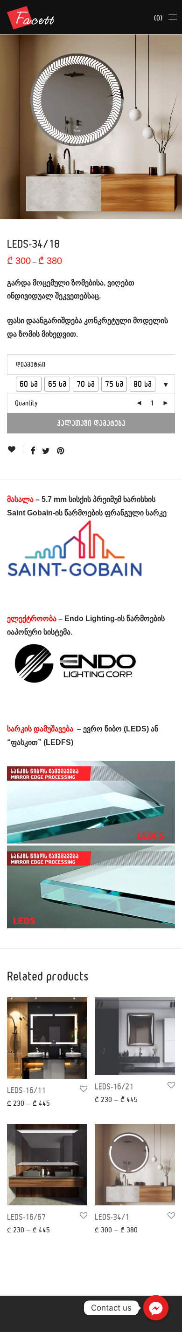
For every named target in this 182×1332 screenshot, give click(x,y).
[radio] (28, 384)
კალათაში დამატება (91, 423)
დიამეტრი (30, 364)
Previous (8, 126)
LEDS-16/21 (114, 1086)
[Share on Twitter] (46, 450)
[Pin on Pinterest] (61, 450)
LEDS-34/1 (112, 1216)
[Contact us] (155, 1307)
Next (173, 126)
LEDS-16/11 (26, 1090)
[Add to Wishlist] (15, 449)
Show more (17, 1103)
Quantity (26, 403)
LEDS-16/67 (26, 1216)
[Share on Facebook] (32, 450)
